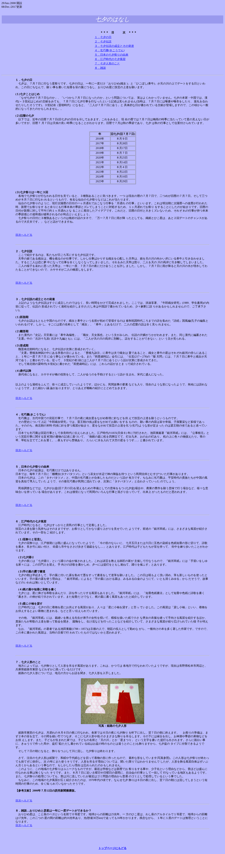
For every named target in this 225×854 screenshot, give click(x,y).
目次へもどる (23, 234)
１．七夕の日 (103, 37)
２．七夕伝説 (103, 41)
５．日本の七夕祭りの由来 (111, 54)
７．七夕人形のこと (107, 63)
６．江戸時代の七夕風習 (110, 59)
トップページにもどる (112, 848)
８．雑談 (100, 67)
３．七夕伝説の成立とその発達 (114, 45)
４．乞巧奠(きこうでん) (109, 50)
